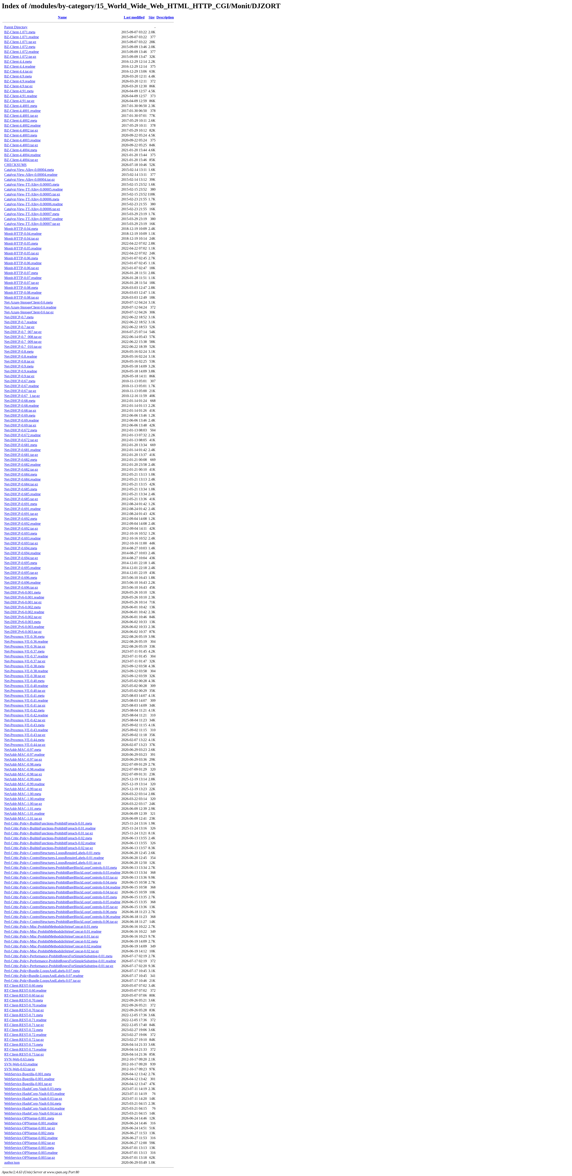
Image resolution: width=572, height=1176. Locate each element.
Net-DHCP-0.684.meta (20, 474)
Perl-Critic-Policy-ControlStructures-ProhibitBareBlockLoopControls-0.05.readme (62, 902)
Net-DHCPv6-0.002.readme (24, 612)
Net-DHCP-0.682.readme (22, 464)
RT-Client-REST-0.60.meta (23, 985)
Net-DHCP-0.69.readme (21, 420)
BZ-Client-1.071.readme (21, 37)
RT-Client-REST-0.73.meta (23, 1044)
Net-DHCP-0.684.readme (22, 479)
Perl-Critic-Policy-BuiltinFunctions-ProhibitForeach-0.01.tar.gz (48, 833)
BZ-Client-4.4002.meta (20, 120)
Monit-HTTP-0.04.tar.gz (21, 238)
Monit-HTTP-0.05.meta (21, 243)
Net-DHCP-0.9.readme (20, 371)
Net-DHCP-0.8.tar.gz (19, 361)
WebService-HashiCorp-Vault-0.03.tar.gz (33, 1098)
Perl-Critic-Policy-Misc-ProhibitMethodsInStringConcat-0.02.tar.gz (51, 951)
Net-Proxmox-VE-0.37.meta (24, 651)
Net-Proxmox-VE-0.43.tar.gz (24, 735)
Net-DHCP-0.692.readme (22, 523)
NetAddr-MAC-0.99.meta (22, 779)
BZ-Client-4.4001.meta (20, 106)
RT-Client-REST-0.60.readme (25, 990)
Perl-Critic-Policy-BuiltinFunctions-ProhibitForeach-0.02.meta (48, 838)
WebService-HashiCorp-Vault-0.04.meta (32, 1103)
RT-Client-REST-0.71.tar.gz (24, 1025)
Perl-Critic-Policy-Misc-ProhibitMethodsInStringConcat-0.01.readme (52, 931)
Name (62, 17)
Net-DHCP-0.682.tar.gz (21, 469)
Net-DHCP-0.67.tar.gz (20, 391)
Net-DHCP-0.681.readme (22, 450)
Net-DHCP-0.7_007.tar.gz (23, 332)
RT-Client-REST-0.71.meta (23, 1015)
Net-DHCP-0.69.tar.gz (20, 425)
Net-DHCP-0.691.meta (20, 504)
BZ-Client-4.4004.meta (20, 150)
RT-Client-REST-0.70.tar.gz (24, 1010)
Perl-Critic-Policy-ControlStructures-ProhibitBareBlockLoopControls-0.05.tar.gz (61, 907)
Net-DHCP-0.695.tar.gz (21, 573)
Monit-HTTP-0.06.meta (21, 258)
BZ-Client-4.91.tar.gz (19, 101)
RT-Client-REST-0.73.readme (25, 1049)
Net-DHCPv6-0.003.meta (22, 622)
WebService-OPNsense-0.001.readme (31, 1123)
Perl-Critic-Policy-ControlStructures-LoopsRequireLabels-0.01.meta (52, 853)
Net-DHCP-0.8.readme (20, 356)
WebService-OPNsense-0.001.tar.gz (29, 1128)
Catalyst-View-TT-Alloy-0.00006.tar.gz (32, 209)
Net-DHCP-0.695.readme (22, 568)
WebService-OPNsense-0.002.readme (31, 1138)
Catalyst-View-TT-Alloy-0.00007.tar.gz (32, 224)
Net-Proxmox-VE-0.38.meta (24, 666)
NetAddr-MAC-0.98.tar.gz (23, 774)
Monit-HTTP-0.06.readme (23, 263)
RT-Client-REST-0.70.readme (25, 1005)
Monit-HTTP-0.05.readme (23, 248)
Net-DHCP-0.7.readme (20, 322)
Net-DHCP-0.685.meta (20, 489)
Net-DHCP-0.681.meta (20, 445)
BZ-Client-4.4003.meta (20, 135)
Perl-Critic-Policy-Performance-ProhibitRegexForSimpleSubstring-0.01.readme (60, 961)
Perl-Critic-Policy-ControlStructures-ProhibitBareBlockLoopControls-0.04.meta (60, 882)
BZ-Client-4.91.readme (20, 96)
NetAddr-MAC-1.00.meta (22, 794)
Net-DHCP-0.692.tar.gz (21, 528)
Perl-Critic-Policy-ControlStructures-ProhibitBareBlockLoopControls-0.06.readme (62, 917)
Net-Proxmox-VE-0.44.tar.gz (24, 745)
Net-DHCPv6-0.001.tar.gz (23, 602)
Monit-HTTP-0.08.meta (21, 288)
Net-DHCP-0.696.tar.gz (21, 587)
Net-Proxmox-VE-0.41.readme (26, 700)
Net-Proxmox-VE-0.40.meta (24, 681)
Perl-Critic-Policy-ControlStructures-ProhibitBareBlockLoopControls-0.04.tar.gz (61, 892)
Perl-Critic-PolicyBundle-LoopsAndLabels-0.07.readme (43, 976)
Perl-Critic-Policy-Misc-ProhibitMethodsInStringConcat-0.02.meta (51, 941)
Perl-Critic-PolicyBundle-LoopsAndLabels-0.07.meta (42, 971)
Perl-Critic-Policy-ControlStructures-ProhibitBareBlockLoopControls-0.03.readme (62, 872)
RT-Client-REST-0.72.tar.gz (24, 1040)
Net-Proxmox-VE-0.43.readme (26, 730)
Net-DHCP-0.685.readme (22, 494)
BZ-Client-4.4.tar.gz (18, 71)
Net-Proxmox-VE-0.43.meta (24, 725)
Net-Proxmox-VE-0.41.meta (24, 695)
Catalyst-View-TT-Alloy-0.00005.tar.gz (32, 194)
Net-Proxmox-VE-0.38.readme (26, 671)
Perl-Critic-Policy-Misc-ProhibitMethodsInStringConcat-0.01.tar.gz (51, 936)
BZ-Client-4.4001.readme (22, 111)
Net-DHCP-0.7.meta (19, 317)
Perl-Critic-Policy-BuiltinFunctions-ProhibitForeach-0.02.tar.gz (48, 848)
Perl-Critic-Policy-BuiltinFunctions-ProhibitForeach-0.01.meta (48, 823)
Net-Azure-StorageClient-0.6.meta (28, 302)
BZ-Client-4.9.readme (19, 81)
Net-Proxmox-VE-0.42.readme (26, 715)
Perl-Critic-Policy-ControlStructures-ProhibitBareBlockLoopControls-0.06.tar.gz (61, 922)
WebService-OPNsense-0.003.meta (29, 1148)
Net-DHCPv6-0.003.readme (24, 627)
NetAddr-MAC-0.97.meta (22, 750)
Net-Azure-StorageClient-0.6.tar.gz (29, 312)
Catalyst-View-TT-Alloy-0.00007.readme (33, 219)
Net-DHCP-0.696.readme (22, 582)
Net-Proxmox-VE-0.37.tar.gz (24, 661)
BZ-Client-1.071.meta (19, 32)
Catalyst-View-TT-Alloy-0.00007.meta (31, 214)
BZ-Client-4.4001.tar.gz (21, 116)
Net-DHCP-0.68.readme (21, 405)
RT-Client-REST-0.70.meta (23, 1000)
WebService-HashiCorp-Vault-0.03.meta (32, 1089)
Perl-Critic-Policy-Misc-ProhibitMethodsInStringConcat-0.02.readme (52, 946)
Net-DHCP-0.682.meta (20, 460)
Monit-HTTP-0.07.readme (23, 278)
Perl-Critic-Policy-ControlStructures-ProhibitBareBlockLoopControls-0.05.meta (60, 897)
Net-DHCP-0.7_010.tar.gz (23, 347)
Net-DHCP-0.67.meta (19, 381)
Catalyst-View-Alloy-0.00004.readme (30, 174)
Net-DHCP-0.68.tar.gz (20, 410)
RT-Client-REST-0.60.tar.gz (24, 995)
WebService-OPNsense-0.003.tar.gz (29, 1157)
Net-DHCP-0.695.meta (20, 563)
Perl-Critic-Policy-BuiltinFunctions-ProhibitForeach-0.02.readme (50, 843)
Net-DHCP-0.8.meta (19, 351)
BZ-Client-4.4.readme (19, 66)
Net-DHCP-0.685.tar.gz (21, 499)
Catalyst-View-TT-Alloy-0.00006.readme (33, 204)
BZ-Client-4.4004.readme (22, 155)
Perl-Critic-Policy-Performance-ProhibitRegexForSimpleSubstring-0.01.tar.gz (58, 966)
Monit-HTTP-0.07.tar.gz (21, 283)
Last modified (134, 17)
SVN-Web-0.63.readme (21, 1064)
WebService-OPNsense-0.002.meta (29, 1133)
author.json (12, 1162)
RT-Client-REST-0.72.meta (23, 1030)
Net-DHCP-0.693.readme (22, 538)
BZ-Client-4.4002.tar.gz (21, 130)
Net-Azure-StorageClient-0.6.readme (30, 307)
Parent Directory (15, 27)
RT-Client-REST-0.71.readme (25, 1020)
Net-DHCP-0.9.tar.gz (19, 376)
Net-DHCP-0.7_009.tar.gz (23, 342)
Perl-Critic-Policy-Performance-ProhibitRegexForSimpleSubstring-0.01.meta (58, 956)
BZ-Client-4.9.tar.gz (18, 86)
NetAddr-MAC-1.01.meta (22, 809)
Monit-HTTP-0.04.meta (21, 229)
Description (165, 17)
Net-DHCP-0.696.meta (20, 578)
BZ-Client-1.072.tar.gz (20, 57)
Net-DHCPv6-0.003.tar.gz (23, 632)
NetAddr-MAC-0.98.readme (24, 769)
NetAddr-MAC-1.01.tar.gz (23, 818)
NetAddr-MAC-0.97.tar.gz (23, 759)
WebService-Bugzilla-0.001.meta (27, 1074)
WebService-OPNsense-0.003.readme (31, 1153)
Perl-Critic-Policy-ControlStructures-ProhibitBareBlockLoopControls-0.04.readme (62, 887)
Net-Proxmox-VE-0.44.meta (24, 740)
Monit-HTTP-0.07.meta (21, 273)
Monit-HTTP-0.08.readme (23, 292)
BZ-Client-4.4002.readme (22, 125)
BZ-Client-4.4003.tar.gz (21, 145)
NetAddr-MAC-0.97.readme (24, 754)
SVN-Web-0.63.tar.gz (19, 1069)
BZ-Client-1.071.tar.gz (20, 42)
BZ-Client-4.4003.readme (22, 140)
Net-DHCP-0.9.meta (19, 366)
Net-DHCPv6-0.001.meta (22, 592)
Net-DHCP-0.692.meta (20, 519)
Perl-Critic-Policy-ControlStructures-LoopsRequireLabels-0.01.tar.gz (52, 863)
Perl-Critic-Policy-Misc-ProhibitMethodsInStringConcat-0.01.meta (51, 926)
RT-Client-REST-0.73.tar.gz (24, 1054)
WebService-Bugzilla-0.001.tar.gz (28, 1084)
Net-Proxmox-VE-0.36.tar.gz (24, 646)
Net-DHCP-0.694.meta (20, 548)
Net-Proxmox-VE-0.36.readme (26, 641)
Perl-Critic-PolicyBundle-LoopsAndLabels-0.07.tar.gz (42, 981)
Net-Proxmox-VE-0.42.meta (24, 710)
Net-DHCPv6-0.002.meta (22, 607)
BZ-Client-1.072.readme (21, 52)
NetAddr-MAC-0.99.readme (24, 784)
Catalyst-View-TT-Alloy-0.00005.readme (33, 189)
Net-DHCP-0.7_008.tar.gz (23, 337)
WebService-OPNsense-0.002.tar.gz (29, 1143)
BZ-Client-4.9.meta (18, 76)
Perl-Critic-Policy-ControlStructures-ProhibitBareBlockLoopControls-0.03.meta (60, 867)
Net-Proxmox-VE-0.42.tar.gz (24, 720)
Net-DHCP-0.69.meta (19, 415)
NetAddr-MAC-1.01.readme (24, 813)
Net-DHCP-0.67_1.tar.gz (22, 396)
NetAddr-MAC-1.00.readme (24, 799)
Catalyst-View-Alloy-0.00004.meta (29, 170)
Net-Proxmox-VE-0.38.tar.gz (24, 676)
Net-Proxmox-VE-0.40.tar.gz (24, 691)
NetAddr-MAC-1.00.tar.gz (23, 804)
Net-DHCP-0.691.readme (22, 509)
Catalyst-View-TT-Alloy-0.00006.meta (31, 199)
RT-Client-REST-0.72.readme (25, 1035)
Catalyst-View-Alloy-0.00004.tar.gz (29, 179)
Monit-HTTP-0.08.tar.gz (21, 297)
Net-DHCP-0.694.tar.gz (21, 558)
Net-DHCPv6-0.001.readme (24, 597)
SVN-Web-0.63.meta (19, 1059)
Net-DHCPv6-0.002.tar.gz (23, 617)
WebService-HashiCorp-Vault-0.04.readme (34, 1108)
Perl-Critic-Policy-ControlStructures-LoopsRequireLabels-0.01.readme (54, 858)
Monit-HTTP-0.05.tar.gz (21, 253)
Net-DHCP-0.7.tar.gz (19, 327)
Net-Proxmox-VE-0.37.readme (26, 656)
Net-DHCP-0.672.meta (20, 430)
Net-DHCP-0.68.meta (19, 401)
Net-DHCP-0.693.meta (20, 533)
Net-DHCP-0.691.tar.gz (21, 514)
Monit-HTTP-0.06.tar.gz (21, 268)
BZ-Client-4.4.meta (18, 61)
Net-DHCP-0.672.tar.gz (21, 440)
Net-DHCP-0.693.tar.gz (21, 543)
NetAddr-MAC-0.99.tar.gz (23, 789)
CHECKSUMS (15, 165)
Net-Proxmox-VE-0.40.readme (26, 686)
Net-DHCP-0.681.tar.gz (21, 455)
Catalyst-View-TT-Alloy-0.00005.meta (31, 184)
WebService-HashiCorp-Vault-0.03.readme (34, 1094)
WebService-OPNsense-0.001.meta (29, 1118)
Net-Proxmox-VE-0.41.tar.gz (24, 705)
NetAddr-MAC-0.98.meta (22, 764)
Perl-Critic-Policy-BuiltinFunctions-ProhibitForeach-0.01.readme (50, 828)
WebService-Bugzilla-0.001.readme (29, 1079)
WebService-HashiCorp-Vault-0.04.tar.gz (33, 1113)
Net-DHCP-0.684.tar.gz (21, 484)
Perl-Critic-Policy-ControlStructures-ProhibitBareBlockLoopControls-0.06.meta (60, 912)
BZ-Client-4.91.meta (19, 91)
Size (152, 17)
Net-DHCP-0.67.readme (21, 386)
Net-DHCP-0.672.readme (22, 435)
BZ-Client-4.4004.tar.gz (21, 160)
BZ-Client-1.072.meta (19, 47)
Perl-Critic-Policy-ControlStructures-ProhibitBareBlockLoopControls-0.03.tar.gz (61, 877)
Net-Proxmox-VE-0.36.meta (24, 636)
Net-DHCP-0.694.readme (22, 553)
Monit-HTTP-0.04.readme (23, 233)
